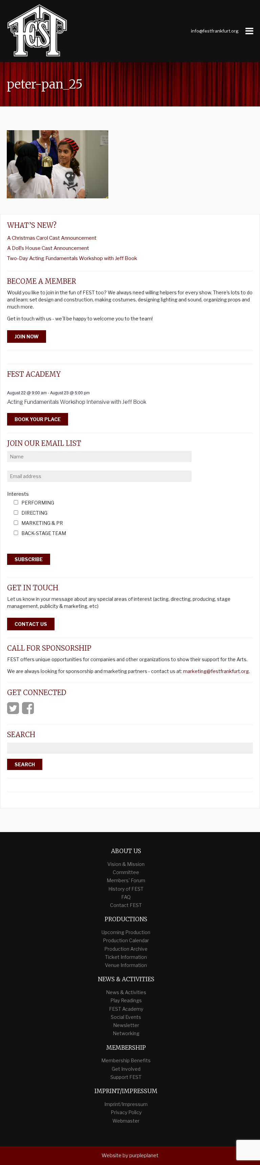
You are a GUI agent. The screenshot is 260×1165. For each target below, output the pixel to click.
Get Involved (126, 1069)
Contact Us (31, 624)
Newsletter (126, 1025)
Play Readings (126, 1000)
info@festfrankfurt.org (215, 31)
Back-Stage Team (43, 533)
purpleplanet (143, 1155)
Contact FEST (126, 905)
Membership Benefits (126, 1060)
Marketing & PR (42, 523)
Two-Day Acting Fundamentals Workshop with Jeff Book (72, 258)
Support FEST (126, 1077)
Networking (126, 1033)
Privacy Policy (126, 1112)
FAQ (126, 897)
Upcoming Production (126, 932)
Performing (37, 503)
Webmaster (125, 1121)
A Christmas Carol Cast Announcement (51, 238)
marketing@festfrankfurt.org (216, 671)
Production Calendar (126, 940)
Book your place (38, 419)
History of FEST (126, 889)
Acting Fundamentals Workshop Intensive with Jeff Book (76, 402)
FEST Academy (126, 1009)
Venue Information (126, 965)
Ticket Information (126, 957)
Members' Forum (126, 880)
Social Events (126, 1017)
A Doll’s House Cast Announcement (48, 248)
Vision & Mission (126, 864)
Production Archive (126, 949)
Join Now (27, 336)
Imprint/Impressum (126, 1104)
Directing (34, 513)
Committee (126, 872)
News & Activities (126, 992)
